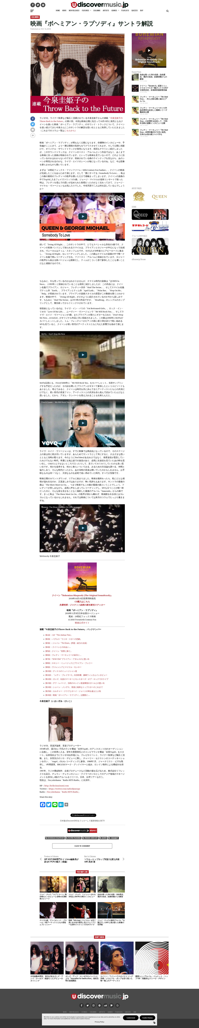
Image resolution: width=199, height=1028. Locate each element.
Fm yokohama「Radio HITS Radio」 (63, 792)
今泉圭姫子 (114, 838)
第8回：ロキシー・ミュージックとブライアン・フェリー (68, 663)
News (64, 10)
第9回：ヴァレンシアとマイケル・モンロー (63, 667)
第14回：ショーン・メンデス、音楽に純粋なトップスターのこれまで (74, 687)
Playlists (125, 10)
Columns (96, 10)
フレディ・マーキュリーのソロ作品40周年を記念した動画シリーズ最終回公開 (153, 109)
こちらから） (70, 130)
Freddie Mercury (91, 838)
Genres (114, 10)
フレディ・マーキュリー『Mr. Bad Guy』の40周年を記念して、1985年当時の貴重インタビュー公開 (154, 120)
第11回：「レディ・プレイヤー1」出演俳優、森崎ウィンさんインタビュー (76, 675)
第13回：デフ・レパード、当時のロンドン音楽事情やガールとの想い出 (75, 683)
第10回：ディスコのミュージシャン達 (61, 671)
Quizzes (135, 10)
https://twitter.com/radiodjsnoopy (64, 788)
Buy (141, 10)
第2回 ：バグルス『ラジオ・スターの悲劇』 (63, 639)
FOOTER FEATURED (74, 838)
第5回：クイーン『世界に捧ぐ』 (58, 651)
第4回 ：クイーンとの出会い (57, 647)
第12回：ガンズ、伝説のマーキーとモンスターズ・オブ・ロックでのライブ (76, 679)
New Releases (74, 10)
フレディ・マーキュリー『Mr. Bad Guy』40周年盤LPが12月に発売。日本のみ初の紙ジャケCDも (154, 131)
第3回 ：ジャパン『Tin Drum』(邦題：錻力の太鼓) (66, 643)
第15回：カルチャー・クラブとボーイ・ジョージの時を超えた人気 (73, 691)
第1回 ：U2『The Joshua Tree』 (58, 635)
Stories (84, 1012)
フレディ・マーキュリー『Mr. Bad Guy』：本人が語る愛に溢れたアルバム (154, 98)
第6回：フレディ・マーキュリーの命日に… (63, 655)
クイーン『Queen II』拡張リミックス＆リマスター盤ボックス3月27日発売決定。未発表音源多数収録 (154, 87)
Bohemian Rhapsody (56, 838)
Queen (104, 838)
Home (58, 10)
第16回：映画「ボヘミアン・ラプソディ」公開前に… (67, 695)
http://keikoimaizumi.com (56, 785)
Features (85, 10)
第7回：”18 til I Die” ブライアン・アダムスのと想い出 (67, 659)
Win (134, 1012)
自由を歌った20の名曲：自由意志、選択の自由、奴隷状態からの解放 (153, 76)
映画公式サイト (82, 622)
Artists (106, 10)
